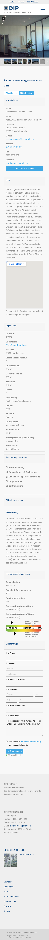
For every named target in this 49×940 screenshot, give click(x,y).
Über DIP (7, 906)
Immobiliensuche (11, 896)
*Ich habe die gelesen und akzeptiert (25, 743)
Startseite (8, 882)
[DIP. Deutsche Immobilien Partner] (20, 9)
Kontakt (7, 911)
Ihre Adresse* (12, 690)
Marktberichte (10, 901)
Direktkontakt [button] (27, 93)
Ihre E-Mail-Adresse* (15, 679)
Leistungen (8, 886)
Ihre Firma (10, 653)
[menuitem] (12, 2)
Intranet (21, 2)
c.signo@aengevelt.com (20, 826)
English (12, 2)
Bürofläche (22, 345)
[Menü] (41, 9)
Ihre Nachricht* (12, 716)
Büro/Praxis (11, 345)
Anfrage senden (15, 751)
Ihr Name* (10, 663)
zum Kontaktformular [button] (24, 168)
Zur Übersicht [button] (12, 93)
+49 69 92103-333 (14, 147)
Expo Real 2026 (27, 854)
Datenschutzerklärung (31, 742)
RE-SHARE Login (32, 2)
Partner (7, 891)
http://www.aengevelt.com (17, 163)
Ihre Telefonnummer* (15, 705)
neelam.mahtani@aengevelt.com (20, 139)
